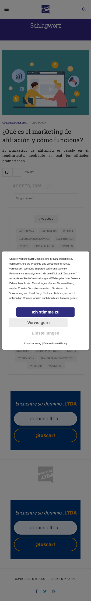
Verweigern (38, 322)
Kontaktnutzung (32, 343)
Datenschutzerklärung (55, 343)
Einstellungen (45, 333)
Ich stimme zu (46, 312)
